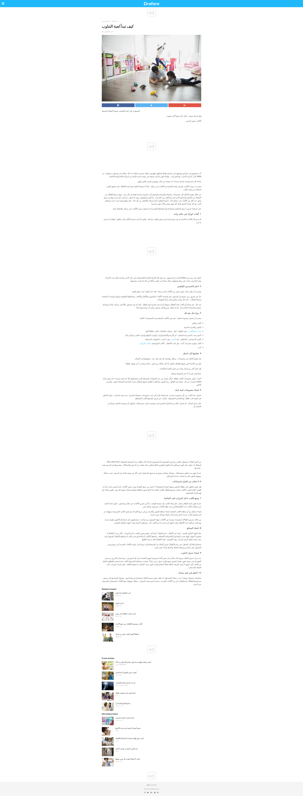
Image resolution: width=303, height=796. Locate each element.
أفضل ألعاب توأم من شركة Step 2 (127, 634)
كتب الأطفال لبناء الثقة (123, 593)
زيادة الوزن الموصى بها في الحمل (126, 749)
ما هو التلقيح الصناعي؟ (122, 703)
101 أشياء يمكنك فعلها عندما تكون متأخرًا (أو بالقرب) (133, 662)
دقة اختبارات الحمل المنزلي (124, 718)
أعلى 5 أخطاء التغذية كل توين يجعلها (127, 759)
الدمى (173, 339)
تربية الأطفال (115, 21)
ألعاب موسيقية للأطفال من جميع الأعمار (128, 624)
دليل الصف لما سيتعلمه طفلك (125, 693)
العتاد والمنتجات (106, 21)
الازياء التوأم (119, 603)
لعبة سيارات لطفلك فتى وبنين (125, 614)
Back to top (151, 785)
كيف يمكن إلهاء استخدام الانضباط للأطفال (129, 738)
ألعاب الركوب (145, 343)
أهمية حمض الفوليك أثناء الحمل (125, 672)
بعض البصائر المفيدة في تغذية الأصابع (127, 728)
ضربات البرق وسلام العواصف (125, 683)
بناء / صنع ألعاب (195, 331)
